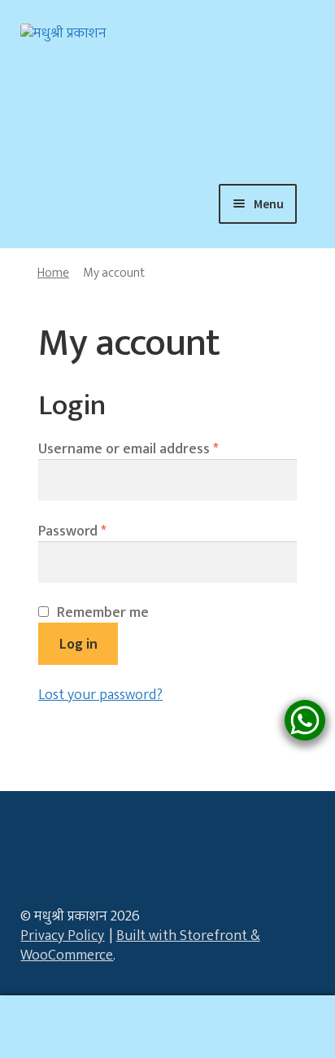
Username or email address (128, 449)
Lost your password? (100, 695)
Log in (78, 643)
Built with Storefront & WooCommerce (139, 946)
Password (72, 531)
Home (53, 272)
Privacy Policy (62, 936)
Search (167, 1027)
